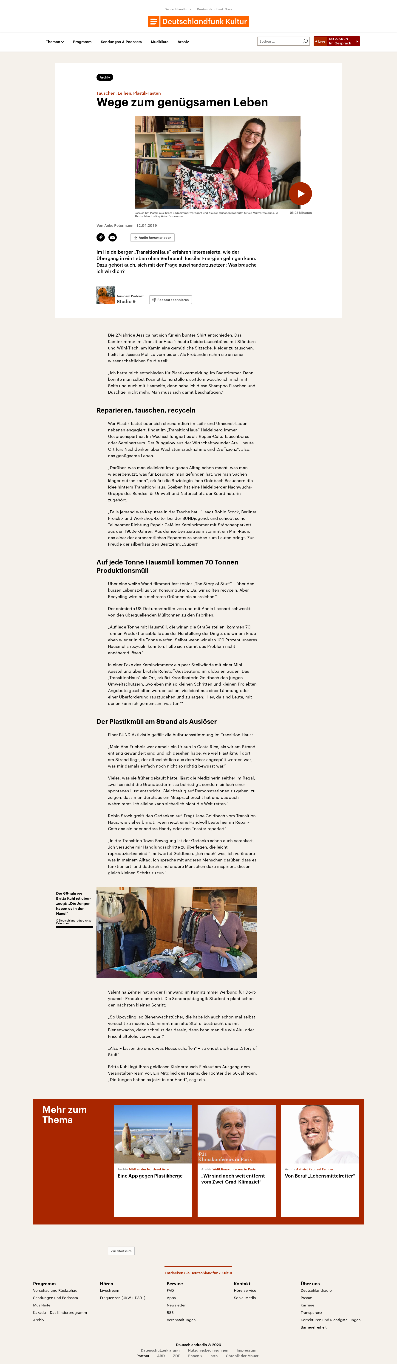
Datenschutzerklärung (160, 1350)
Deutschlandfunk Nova (215, 9)
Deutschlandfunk (177, 9)
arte (214, 1355)
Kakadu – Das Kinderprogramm (60, 1312)
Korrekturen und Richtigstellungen (331, 1319)
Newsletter (176, 1305)
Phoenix (195, 1355)
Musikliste (159, 42)
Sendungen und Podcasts (55, 1297)
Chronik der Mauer (242, 1355)
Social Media (245, 1297)
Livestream (109, 1290)
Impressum (246, 1350)
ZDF (176, 1355)
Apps (171, 1297)
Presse (306, 1297)
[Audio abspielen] (300, 193)
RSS (170, 1312)
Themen (53, 42)
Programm (82, 42)
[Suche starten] (305, 41)
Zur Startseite (121, 1251)
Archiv (183, 42)
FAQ (170, 1290)
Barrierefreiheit (314, 1327)
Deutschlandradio (316, 1290)
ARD (161, 1355)
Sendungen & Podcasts (121, 42)
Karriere (307, 1305)
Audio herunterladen (155, 237)
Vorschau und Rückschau (55, 1290)
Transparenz (311, 1312)
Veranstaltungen (181, 1319)
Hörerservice (245, 1290)
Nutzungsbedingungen (208, 1350)
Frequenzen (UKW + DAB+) (122, 1297)
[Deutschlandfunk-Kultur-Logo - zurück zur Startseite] (198, 21)
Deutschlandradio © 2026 (198, 1344)
